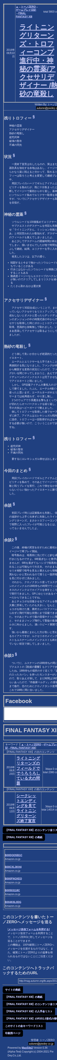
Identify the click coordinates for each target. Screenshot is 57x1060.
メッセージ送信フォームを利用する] (29, 929)
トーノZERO (28, 6)
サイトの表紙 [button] (12, 989)
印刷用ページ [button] (12, 1033)
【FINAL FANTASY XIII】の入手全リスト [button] (29, 1011)
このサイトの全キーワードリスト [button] (24, 1026)
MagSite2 (27, 1047)
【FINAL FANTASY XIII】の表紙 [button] (23, 837)
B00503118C (12, 890)
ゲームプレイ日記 (26, 10)
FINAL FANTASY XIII (22, 747)
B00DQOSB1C (13, 855)
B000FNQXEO (13, 878)
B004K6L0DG (13, 902)
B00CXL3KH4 (13, 867)
